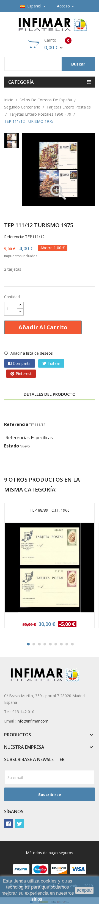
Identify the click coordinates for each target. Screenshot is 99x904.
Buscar (78, 64)
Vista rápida (49, 569)
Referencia (16, 424)
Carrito (56, 44)
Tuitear (54, 363)
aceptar (84, 890)
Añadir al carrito (42, 327)
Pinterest (24, 373)
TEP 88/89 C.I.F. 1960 (50, 510)
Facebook (8, 823)
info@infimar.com (32, 721)
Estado (11, 446)
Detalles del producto (50, 394)
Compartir (22, 363)
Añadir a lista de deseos (31, 353)
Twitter (19, 823)
